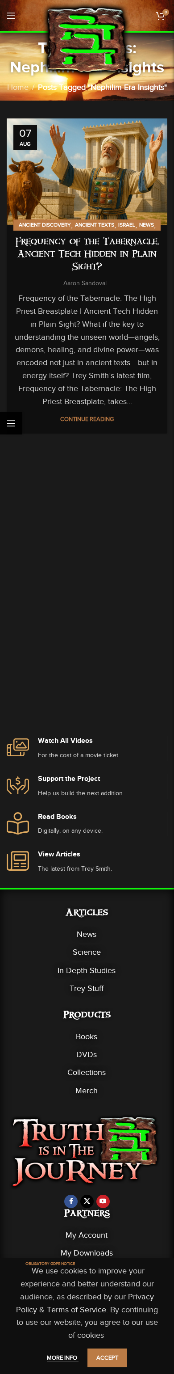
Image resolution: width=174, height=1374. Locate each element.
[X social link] (87, 1201)
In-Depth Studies (87, 970)
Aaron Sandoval (85, 283)
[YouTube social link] (103, 1201)
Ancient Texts (94, 225)
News (146, 225)
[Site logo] (87, 39)
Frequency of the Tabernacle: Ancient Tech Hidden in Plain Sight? (87, 255)
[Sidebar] (11, 423)
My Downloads (87, 1252)
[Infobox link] (87, 748)
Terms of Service (76, 1309)
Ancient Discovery (45, 225)
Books (86, 1036)
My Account (87, 1235)
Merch (86, 1090)
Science (87, 952)
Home (18, 87)
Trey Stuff (87, 988)
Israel (126, 225)
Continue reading (87, 419)
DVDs (86, 1054)
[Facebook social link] (71, 1201)
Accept (107, 1357)
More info (63, 1357)
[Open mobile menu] (11, 16)
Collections (86, 1072)
